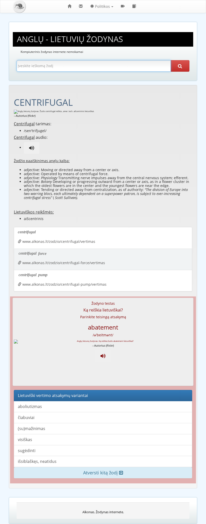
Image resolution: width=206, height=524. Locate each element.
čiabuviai (26, 417)
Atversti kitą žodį (101, 473)
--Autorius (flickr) (24, 116)
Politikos (102, 6)
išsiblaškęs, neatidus (37, 461)
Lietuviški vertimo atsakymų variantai (53, 395)
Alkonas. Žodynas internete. (103, 512)
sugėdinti (26, 450)
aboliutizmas (30, 406)
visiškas (25, 439)
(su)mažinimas (31, 428)
